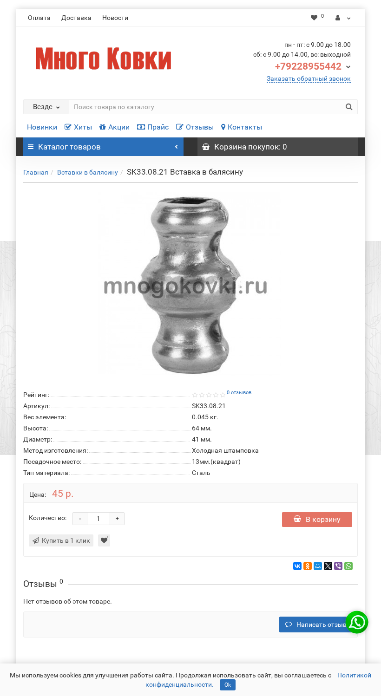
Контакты (245, 127)
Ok (227, 685)
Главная (35, 172)
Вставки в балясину (87, 172)
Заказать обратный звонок (309, 78)
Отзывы (200, 127)
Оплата (39, 17)
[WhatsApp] (348, 566)
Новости (115, 17)
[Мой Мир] (318, 566)
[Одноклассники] (307, 566)
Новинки (42, 127)
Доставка (76, 17)
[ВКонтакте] (297, 566)
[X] (328, 566)
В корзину (323, 519)
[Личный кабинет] (343, 17)
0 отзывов (239, 393)
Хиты (83, 127)
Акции (119, 127)
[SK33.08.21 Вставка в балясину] (190, 284)
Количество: (47, 517)
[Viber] (338, 566)
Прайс (158, 127)
